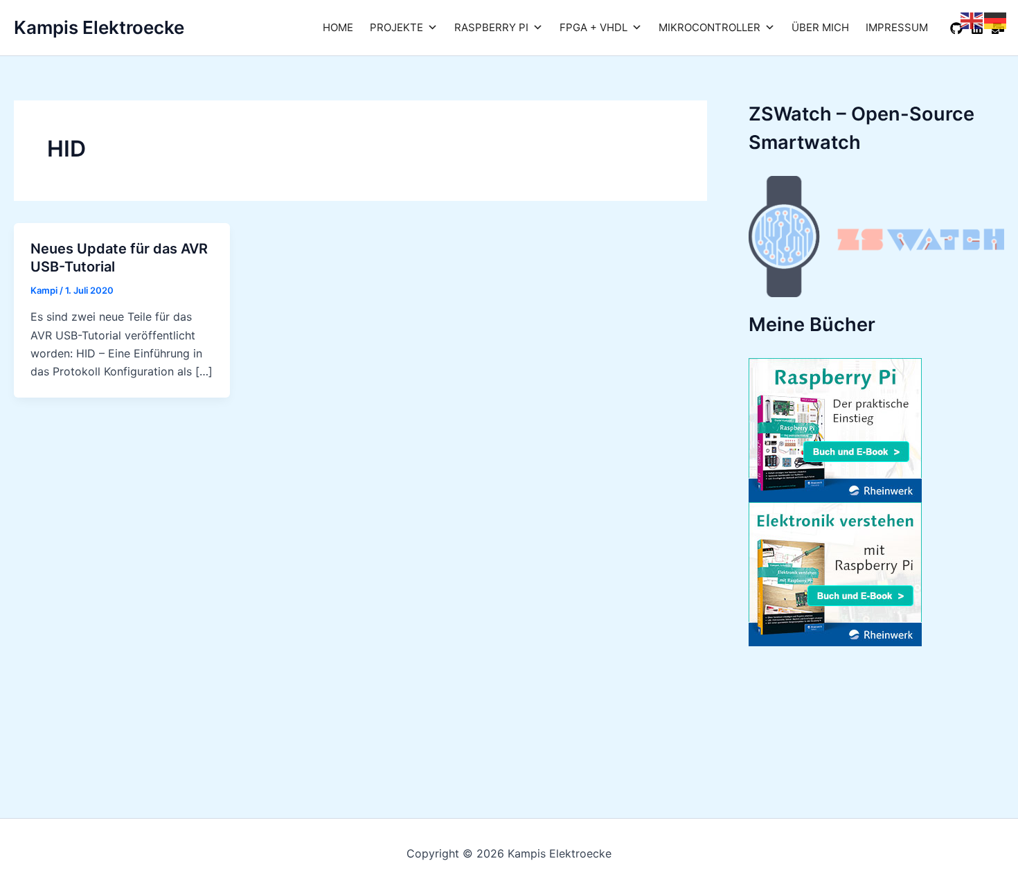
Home (338, 27)
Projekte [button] (396, 27)
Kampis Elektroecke (99, 27)
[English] (972, 19)
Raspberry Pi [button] (491, 27)
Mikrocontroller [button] (709, 27)
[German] (996, 19)
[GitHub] (956, 28)
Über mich (820, 27)
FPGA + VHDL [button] (593, 27)
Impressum (897, 27)
